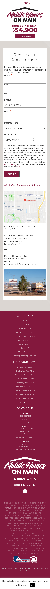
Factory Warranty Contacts (25, 356)
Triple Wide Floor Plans (25, 379)
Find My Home (25, 328)
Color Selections (25, 344)
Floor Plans (25, 324)
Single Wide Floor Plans (25, 371)
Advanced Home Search (25, 367)
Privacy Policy (10, 164)
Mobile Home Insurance (25, 398)
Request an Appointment (25, 438)
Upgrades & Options (25, 340)
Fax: (6, 244)
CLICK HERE (25, 36)
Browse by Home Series (25, 383)
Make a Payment (25, 352)
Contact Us (25, 348)
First (6, 85)
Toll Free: (8, 238)
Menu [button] (27, 3)
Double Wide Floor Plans (25, 375)
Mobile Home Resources (25, 394)
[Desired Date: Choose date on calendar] (34, 139)
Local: (6, 241)
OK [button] (32, 585)
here (20, 166)
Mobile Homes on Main (25, 14)
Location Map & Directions (25, 449)
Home (25, 321)
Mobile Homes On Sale (25, 332)
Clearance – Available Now (25, 336)
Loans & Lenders (25, 402)
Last (6, 94)
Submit (12, 174)
